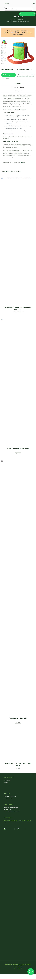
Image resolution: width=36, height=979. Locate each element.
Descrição (18, 83)
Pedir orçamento (9, 75)
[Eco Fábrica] (6, 3)
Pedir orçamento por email (25, 75)
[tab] (18, 83)
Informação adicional (18, 87)
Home (11, 19)
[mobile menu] (33, 3)
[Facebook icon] (16, 968)
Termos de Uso (8, 798)
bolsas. (23, 162)
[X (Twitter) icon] (18, 968)
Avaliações (18, 91)
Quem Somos (7, 780)
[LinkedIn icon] (19, 968)
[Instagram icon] (21, 968)
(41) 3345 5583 (7, 809)
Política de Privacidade (10, 796)
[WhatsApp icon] (14, 968)
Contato (6, 782)
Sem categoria (19, 19)
